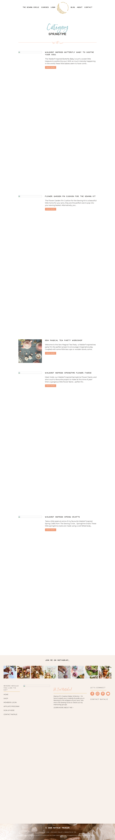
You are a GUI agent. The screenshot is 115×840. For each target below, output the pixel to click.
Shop (6, 698)
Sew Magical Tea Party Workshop (63, 340)
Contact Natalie (10, 714)
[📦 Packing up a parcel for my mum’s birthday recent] (37, 672)
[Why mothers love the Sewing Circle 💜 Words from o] (50, 672)
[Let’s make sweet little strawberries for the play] (10, 672)
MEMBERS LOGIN (10, 702)
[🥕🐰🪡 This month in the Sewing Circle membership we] (105, 672)
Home (6, 694)
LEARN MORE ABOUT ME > (63, 707)
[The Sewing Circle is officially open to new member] (64, 672)
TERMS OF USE (44, 832)
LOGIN (53, 7)
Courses (45, 7)
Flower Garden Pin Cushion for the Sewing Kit (70, 196)
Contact (88, 7)
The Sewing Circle (31, 7)
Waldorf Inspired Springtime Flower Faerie (68, 373)
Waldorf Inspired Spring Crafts (62, 517)
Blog (73, 7)
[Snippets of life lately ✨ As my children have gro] (91, 672)
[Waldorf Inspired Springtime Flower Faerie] (30, 439)
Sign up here (9, 710)
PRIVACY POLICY (57, 832)
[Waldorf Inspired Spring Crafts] (30, 583)
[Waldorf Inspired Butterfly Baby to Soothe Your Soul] (30, 119)
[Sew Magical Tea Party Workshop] (30, 351)
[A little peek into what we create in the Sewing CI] (78, 672)
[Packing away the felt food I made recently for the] (23, 672)
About (79, 7)
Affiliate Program (11, 706)
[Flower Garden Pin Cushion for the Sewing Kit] (30, 263)
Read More (51, 67)
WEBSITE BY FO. (70, 832)
